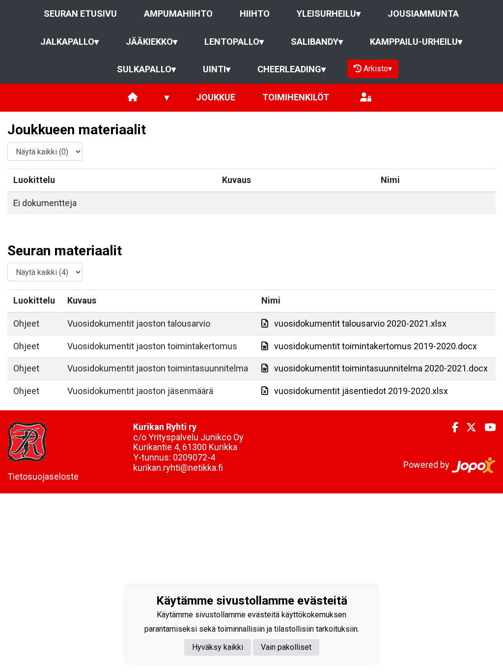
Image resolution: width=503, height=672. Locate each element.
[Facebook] (451, 427)
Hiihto (255, 13)
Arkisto (377, 68)
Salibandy (317, 41)
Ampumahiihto (178, 13)
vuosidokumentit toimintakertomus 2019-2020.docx (375, 346)
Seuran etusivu (80, 13)
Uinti (216, 69)
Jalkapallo (69, 41)
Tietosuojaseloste (43, 476)
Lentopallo (234, 41)
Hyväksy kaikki (217, 647)
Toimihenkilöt (295, 97)
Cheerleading (291, 69)
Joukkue (215, 97)
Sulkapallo (146, 69)
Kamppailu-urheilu (416, 41)
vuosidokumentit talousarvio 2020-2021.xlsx (360, 323)
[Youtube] (486, 427)
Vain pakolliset (286, 647)
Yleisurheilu (329, 13)
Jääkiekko (151, 41)
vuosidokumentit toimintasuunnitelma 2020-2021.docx (381, 368)
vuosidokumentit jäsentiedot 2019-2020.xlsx (361, 391)
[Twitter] (467, 427)
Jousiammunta (423, 13)
